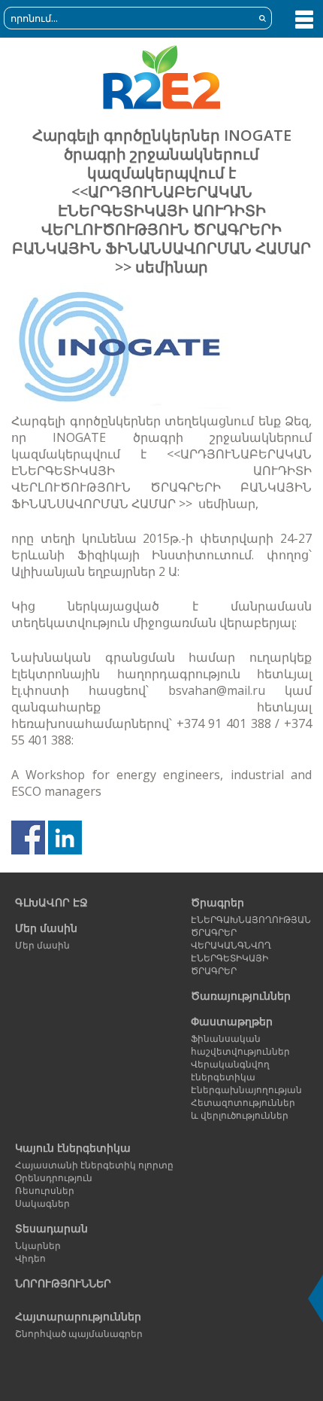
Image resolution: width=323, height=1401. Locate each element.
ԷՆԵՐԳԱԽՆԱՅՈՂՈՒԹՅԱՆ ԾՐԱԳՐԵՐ (247, 926)
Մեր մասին (46, 928)
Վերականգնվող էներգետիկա (230, 1070)
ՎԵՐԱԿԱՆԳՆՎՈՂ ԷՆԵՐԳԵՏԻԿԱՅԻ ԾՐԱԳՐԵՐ (231, 958)
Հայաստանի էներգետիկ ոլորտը (94, 1165)
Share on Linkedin (65, 837)
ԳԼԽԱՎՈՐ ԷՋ (51, 902)
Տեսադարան (51, 1228)
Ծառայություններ (241, 995)
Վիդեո (30, 1258)
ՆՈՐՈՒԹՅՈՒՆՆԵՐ (63, 1283)
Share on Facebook (28, 837)
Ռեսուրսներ (44, 1190)
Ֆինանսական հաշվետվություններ (240, 1045)
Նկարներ (38, 1245)
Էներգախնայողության (246, 1089)
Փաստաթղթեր (232, 1021)
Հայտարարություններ (78, 1316)
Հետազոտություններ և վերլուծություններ (243, 1109)
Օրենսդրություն (53, 1177)
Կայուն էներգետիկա (73, 1148)
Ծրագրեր (217, 902)
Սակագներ (42, 1203)
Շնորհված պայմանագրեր (79, 1333)
